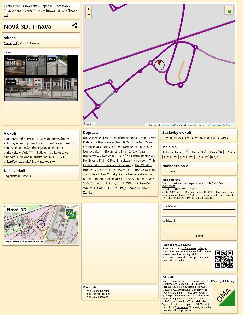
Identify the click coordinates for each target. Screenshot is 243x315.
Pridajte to (182, 307)
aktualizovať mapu (184, 183)
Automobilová (174, 152)
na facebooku (189, 248)
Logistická (10, 176)
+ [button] (88, 8)
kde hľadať (169, 206)
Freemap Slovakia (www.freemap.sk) (183, 288)
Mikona (24, 157)
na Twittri (198, 251)
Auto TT (27, 152)
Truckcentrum (42, 157)
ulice (61, 10)
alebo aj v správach (97, 296)
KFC (59, 157)
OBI (223, 137)
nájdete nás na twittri (98, 291)
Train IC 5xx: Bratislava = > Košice (122, 160)
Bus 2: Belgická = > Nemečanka (122, 174)
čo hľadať (168, 220)
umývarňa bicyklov (34, 148)
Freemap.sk (190, 124)
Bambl (67, 143)
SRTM (199, 304)
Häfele (41, 152)
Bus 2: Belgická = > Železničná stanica (109, 137)
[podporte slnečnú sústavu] (41, 100)
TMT (188, 137)
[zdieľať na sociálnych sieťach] (75, 25)
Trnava (50, 10)
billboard (10, 157)
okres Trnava (33, 10)
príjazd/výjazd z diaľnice (43, 143)
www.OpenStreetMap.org (207, 281)
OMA (16, 6)
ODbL (192, 284)
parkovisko (11, 148)
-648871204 (168, 186)
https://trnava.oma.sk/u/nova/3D (219, 124)
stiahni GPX (169, 192)
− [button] (88, 14)
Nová (71, 10)
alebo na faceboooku (98, 293)
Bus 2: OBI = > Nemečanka (121, 147)
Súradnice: (168, 189)
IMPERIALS (35, 138)
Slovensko (30, 6)
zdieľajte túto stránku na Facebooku (184, 250)
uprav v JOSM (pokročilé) (209, 183)
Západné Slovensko (54, 6)
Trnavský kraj (13, 10)
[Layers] (229, 10)
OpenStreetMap (171, 124)
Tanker (56, 148)
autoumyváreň (13, 138)
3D (6, 15)
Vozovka (201, 137)
